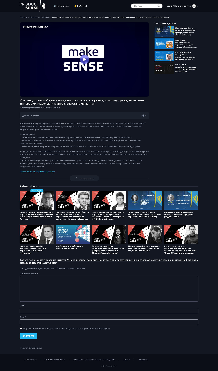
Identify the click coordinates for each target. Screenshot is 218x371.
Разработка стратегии (39, 17)
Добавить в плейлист (31, 115)
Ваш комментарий (29, 273)
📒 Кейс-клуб (80, 6)
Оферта (126, 359)
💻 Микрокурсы (61, 6)
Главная (23, 17)
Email (23, 317)
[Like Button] (143, 115)
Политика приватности (55, 359)
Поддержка (143, 359)
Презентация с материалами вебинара (37, 171)
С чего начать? (30, 359)
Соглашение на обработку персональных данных (94, 359)
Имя (22, 305)
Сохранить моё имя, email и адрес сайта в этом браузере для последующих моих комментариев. (66, 328)
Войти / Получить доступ (179, 6)
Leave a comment (86, 178)
